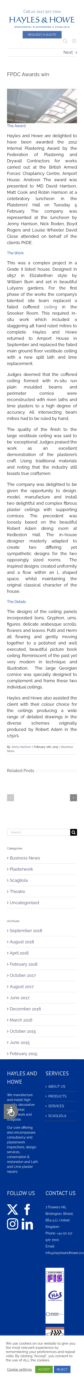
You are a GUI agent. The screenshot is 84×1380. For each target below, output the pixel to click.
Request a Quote (42, 34)
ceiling (50, 306)
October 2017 (23, 975)
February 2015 (23, 1053)
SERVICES (56, 1106)
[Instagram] (12, 1224)
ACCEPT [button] (44, 1369)
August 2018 (22, 941)
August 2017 (22, 986)
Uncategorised (24, 902)
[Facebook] (27, 1209)
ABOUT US (56, 1086)
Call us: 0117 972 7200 (42, 11)
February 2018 (24, 964)
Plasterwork (21, 869)
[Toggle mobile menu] (74, 40)
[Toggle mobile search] (65, 40)
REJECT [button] (62, 1369)
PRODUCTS (57, 1096)
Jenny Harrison (21, 747)
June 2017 (20, 997)
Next (68, 52)
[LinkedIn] (27, 1224)
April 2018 (19, 953)
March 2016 (21, 1020)
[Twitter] (12, 1209)
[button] (10, 797)
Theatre (17, 891)
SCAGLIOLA (57, 1116)
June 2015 (20, 1042)
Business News (25, 857)
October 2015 (23, 1031)
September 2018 (26, 930)
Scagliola (19, 880)
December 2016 (25, 1008)
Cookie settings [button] (19, 1369)
